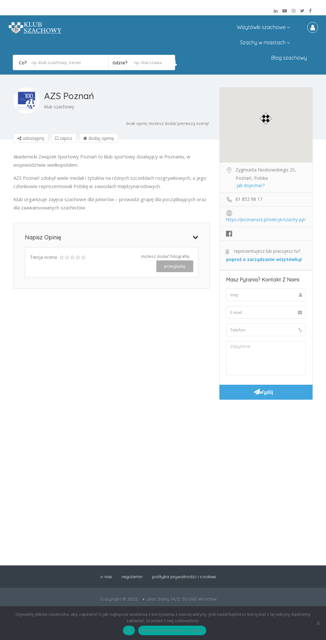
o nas (106, 576)
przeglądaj (174, 266)
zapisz (65, 138)
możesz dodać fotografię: (165, 256)
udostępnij (32, 138)
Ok (129, 630)
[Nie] (318, 623)
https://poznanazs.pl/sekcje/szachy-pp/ (266, 219)
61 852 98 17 (249, 199)
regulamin (132, 576)
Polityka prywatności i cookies (172, 630)
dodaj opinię (100, 138)
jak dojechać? (251, 185)
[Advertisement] (266, 447)
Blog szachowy (289, 58)
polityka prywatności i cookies (184, 576)
